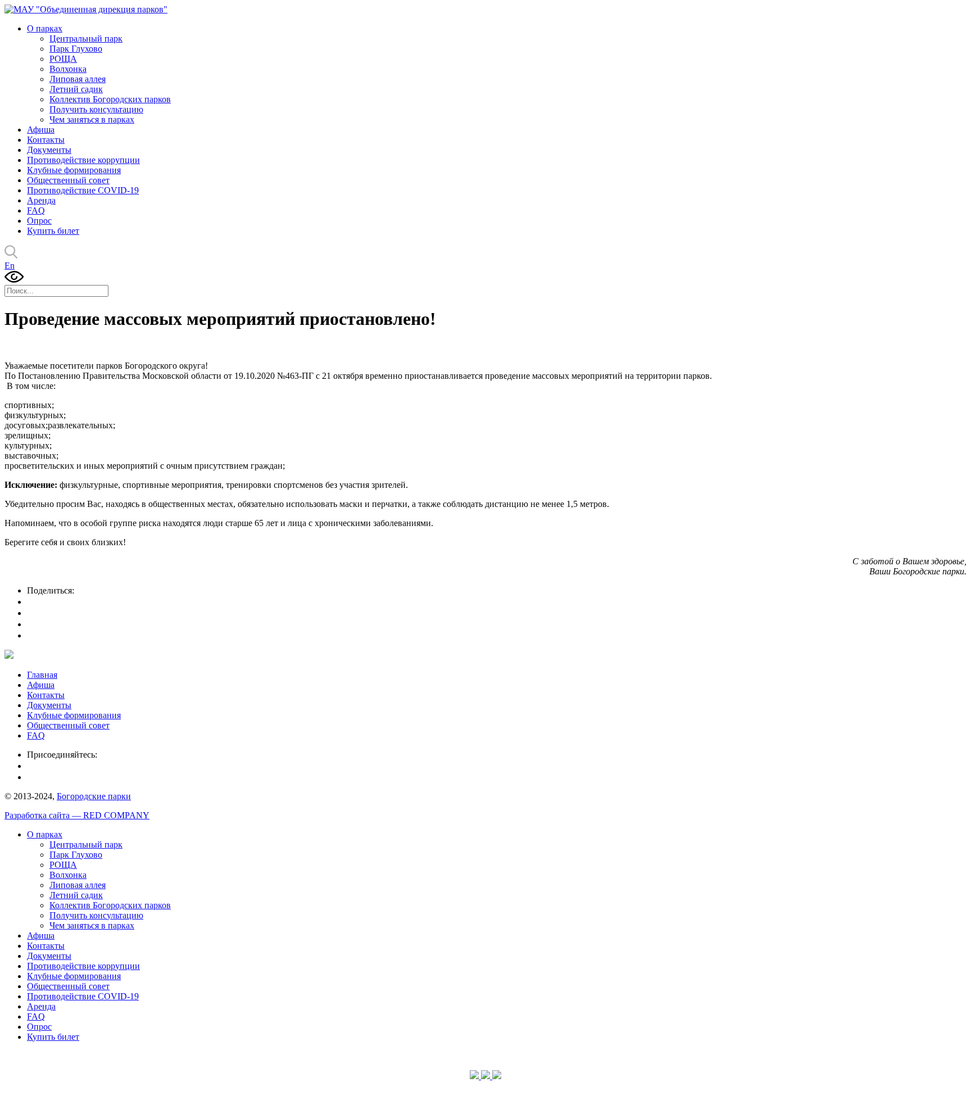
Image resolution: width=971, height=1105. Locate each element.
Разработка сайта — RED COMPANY (76, 815)
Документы (49, 150)
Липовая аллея (77, 79)
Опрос (39, 220)
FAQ (36, 210)
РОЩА (63, 59)
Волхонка (68, 69)
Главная (42, 675)
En (9, 265)
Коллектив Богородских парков (110, 99)
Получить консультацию (96, 109)
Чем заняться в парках (91, 119)
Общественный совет (68, 180)
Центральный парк (85, 38)
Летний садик (76, 89)
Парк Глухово (75, 48)
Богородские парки (94, 796)
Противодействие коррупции (83, 160)
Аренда (41, 200)
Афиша (41, 129)
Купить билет (53, 231)
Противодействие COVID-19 (83, 190)
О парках (44, 28)
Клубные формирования (74, 170)
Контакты (46, 139)
